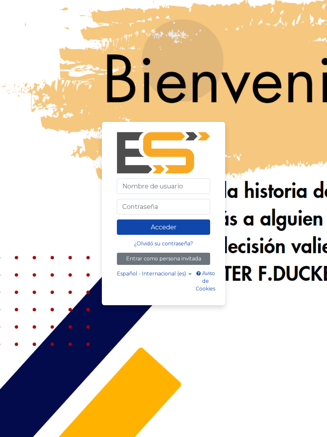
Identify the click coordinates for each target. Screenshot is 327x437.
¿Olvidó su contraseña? (163, 244)
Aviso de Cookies (205, 281)
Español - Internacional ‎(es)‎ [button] (152, 274)
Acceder (164, 227)
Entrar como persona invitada (163, 259)
